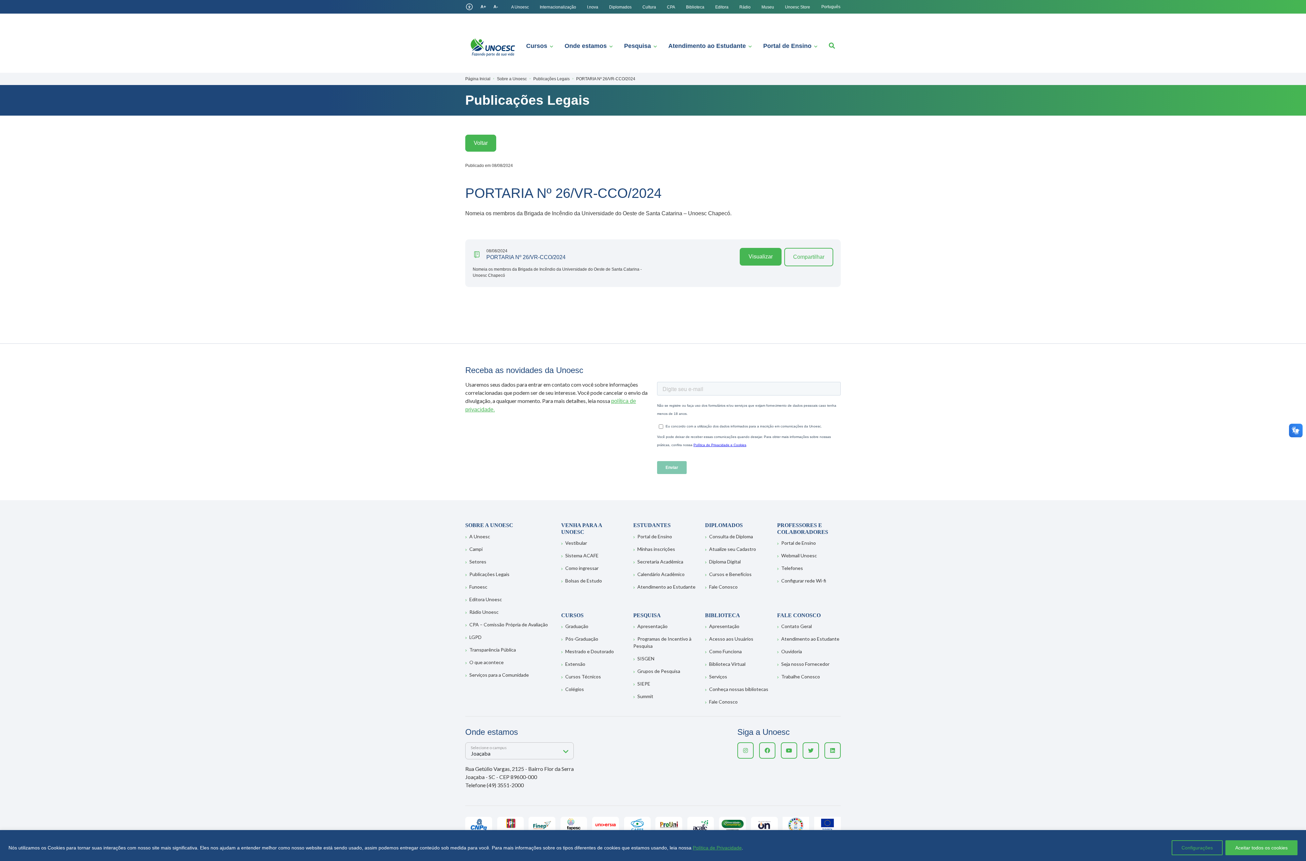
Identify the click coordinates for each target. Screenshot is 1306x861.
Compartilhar (808, 257)
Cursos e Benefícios (730, 574)
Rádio (745, 7)
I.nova (592, 7)
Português (830, 6)
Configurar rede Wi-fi (803, 581)
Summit (645, 696)
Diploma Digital (725, 561)
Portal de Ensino (787, 46)
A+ (483, 6)
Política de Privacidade (717, 847)
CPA (671, 7)
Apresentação (652, 626)
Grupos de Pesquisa (658, 671)
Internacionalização (558, 7)
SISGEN (645, 658)
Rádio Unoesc (484, 612)
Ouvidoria (791, 651)
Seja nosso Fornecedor (805, 664)
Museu (767, 7)
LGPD (475, 637)
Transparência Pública (492, 650)
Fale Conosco (723, 587)
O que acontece (486, 662)
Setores (477, 561)
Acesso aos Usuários (731, 639)
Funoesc (478, 587)
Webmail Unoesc (799, 555)
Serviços (718, 676)
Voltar (481, 143)
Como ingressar (582, 568)
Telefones (792, 568)
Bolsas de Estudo (583, 581)
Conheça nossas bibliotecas (738, 689)
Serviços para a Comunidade (499, 675)
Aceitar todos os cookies (1261, 847)
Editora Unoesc (485, 599)
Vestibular (576, 543)
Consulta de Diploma (731, 536)
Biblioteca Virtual (727, 664)
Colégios (574, 689)
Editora (722, 7)
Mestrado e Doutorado (589, 651)
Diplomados (620, 7)
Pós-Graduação (581, 639)
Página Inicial (477, 79)
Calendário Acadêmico (661, 574)
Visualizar (761, 256)
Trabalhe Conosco (800, 676)
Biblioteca (695, 7)
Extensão (575, 664)
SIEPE (643, 684)
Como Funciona (725, 651)
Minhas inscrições (656, 549)
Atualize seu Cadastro (732, 549)
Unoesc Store (797, 7)
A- (495, 6)
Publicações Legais (489, 574)
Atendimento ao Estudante (707, 46)
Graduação (576, 626)
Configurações (1197, 847)
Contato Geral (796, 626)
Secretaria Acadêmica (660, 561)
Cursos (536, 46)
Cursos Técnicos (583, 676)
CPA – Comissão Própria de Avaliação (508, 624)
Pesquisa (637, 46)
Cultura (649, 7)
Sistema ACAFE (582, 555)
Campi (476, 549)
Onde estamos (586, 46)
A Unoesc (520, 7)
